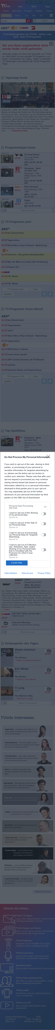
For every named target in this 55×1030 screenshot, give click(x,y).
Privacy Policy (44, 573)
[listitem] (27, 507)
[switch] (43, 513)
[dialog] (27, 515)
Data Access (27, 573)
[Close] (49, 457)
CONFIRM (16, 563)
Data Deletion (11, 573)
